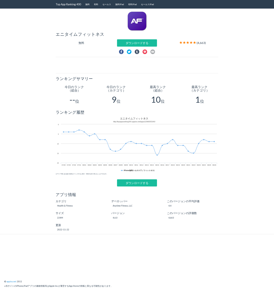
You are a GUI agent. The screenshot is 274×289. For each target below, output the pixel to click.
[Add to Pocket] (145, 51)
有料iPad (132, 4)
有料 (96, 4)
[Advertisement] (138, 64)
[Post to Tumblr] (137, 51)
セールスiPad (147, 4)
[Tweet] (129, 51)
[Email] (152, 51)
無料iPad (119, 4)
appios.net (11, 281)
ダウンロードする (137, 43)
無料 (87, 4)
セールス (106, 4)
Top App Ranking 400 (68, 4)
